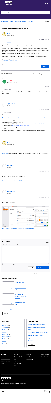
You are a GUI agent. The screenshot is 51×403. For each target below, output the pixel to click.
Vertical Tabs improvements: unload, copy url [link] (24, 21)
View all (6, 319)
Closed (4, 348)
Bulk (4, 64)
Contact (2, 387)
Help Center (29, 364)
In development (5, 342)
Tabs (17, 61)
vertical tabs (10, 64)
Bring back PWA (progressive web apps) (37, 329)
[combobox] (25, 12)
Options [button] (47, 21)
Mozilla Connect (8, 3)
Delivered (4, 346)
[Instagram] (44, 364)
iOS (15, 366)
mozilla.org (17, 385)
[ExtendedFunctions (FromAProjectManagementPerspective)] (47, 75)
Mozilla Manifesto (5, 366)
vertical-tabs (16, 64)
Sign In (46, 3)
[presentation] (3, 250)
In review (4, 337)
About (2, 364)
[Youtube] (47, 364)
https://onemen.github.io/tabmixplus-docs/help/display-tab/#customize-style (19, 233)
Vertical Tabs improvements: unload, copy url (14, 28)
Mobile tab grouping (20, 314)
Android (16, 368)
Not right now (5, 344)
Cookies (42, 385)
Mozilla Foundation (6, 368)
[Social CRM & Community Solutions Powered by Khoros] (47, 400)
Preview (47, 247)
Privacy (35, 385)
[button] (4, 67)
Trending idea (5, 333)
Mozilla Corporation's (7, 390)
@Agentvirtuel (5, 157)
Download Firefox (18, 364)
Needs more (5, 335)
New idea (9, 41)
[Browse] (2, 3)
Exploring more (5, 339)
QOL (7, 64)
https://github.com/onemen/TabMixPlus (26, 181)
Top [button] (3, 399)
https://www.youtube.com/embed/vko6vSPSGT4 (13, 184)
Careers (3, 370)
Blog (15, 372)
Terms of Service (26, 385)
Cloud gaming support (21, 287)
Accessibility (6, 61)
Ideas (11, 21)
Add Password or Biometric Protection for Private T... (22, 301)
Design (12, 61)
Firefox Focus (17, 370)
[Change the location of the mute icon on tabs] (45, 75)
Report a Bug (29, 366)
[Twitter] (41, 364)
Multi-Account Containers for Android (36, 342)
